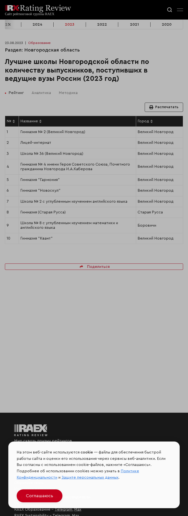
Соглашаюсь (39, 496)
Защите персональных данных (89, 477)
